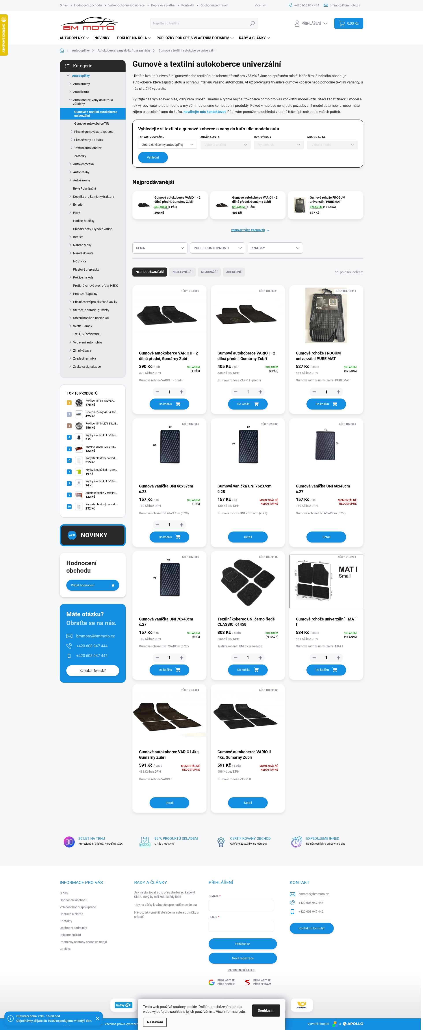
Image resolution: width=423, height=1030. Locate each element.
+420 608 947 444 (92, 646)
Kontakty (187, 5)
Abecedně (234, 272)
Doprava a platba (163, 5)
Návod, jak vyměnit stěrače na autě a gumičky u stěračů (166, 915)
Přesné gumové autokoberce (93, 131)
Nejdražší (209, 272)
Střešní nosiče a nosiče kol (91, 318)
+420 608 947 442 (92, 655)
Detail (248, 537)
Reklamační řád (70, 935)
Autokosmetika (83, 164)
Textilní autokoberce (88, 148)
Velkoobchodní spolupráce (126, 5)
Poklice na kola (83, 277)
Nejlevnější (182, 272)
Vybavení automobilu (87, 342)
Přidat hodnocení (82, 585)
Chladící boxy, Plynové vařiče (92, 229)
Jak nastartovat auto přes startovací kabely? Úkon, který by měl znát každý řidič (164, 895)
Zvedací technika (84, 358)
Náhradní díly (82, 245)
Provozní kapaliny (85, 293)
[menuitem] (75, 38)
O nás (64, 5)
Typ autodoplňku (151, 136)
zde (242, 1012)
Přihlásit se (242, 944)
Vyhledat (153, 157)
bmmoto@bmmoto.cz (95, 636)
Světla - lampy (82, 326)
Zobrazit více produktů (248, 230)
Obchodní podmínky (214, 5)
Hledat (252, 23)
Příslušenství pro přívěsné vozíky (95, 302)
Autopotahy (81, 172)
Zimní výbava (82, 350)
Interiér (78, 237)
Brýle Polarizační (84, 188)
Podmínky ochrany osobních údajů (83, 942)
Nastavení (155, 1022)
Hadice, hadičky (84, 221)
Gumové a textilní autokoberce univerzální (95, 113)
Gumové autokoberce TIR (91, 123)
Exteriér (78, 204)
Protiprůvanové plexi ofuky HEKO (95, 285)
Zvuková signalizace (87, 366)
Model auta (316, 136)
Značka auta (210, 136)
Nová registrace (243, 958)
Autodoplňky (81, 76)
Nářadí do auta (83, 253)
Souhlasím (266, 1010)
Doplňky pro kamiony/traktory (93, 196)
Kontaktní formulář (93, 670)
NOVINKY (79, 261)
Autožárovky (82, 180)
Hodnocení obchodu (88, 5)
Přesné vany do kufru (88, 140)
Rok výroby (262, 136)
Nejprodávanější (150, 272)
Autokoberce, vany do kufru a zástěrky (93, 101)
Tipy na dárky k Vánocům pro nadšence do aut (165, 904)
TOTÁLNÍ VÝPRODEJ (87, 334)
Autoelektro (81, 92)
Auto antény (81, 84)
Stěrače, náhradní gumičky (91, 310)
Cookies (65, 949)
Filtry (76, 212)
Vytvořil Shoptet (318, 1024)
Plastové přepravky (86, 269)
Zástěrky (80, 156)
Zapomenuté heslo (241, 970)
